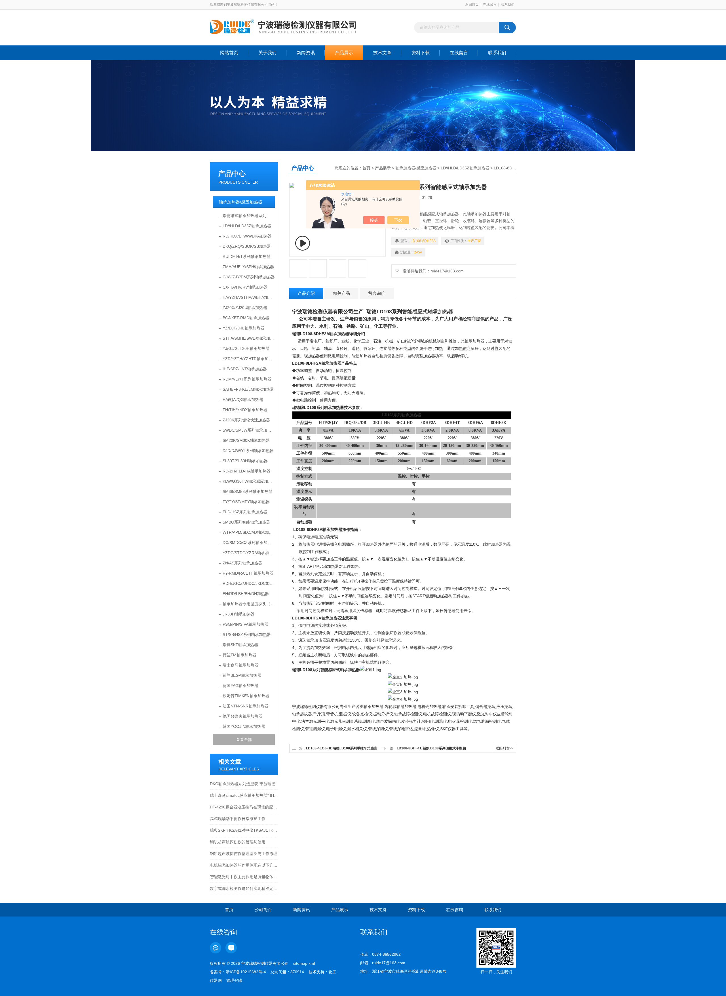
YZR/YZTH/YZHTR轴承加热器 (249, 358)
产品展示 (344, 52)
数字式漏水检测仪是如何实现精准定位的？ (244, 888)
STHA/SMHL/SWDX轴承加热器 (249, 338)
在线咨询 (454, 909)
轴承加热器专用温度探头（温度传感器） (249, 604)
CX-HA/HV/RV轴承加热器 (245, 287)
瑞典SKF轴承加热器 (240, 644)
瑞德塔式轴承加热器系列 (244, 215)
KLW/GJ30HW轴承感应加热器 (249, 481)
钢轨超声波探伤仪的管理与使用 (237, 842)
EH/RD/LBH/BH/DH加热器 (246, 593)
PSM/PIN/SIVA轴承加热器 (245, 624)
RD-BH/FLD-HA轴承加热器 (247, 471)
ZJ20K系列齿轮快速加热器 (246, 420)
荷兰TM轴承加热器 (239, 655)
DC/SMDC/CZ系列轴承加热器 (249, 542)
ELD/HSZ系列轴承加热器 (245, 512)
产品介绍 (306, 293)
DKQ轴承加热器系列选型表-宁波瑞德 (242, 783)
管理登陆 (234, 980)
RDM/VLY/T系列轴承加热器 (247, 379)
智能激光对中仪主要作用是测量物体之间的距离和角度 (244, 877)
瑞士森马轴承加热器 (240, 665)
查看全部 (244, 739)
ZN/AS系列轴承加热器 (242, 563)
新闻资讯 (306, 52)
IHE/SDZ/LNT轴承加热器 (245, 369)
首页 (366, 168)
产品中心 (232, 173)
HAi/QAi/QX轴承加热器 (243, 399)
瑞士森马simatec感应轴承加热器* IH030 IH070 (244, 795)
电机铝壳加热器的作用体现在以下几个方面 (244, 865)
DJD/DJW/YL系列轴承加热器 (248, 450)
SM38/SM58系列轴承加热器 (248, 491)
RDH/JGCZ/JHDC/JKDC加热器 (249, 583)
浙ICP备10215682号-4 (246, 972)
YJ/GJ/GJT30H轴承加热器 (246, 348)
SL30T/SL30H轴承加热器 (245, 461)
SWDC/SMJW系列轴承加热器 (249, 430)
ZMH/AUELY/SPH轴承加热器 (248, 266)
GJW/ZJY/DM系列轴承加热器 (249, 277)
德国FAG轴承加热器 (240, 685)
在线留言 (490, 5)
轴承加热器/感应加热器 (240, 201)
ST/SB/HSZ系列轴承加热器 (247, 634)
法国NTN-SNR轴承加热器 (245, 706)
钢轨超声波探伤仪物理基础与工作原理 (243, 853)
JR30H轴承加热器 (239, 614)
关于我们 (267, 52)
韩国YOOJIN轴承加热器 (244, 726)
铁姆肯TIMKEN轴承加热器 (246, 696)
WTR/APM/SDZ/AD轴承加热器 (249, 532)
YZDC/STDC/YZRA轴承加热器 (249, 552)
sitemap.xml (304, 963)
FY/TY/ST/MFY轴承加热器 (246, 501)
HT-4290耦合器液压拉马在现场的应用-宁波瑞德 (244, 807)
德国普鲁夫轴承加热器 (242, 716)
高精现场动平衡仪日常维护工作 (237, 818)
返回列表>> (504, 748)
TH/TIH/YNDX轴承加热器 (245, 409)
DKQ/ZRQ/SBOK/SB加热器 (247, 246)
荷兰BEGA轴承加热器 (242, 675)
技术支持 (378, 909)
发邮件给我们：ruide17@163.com (432, 271)
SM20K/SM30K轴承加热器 (246, 440)
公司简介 (263, 909)
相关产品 (341, 293)
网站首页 (229, 52)
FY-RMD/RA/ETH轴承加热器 (248, 573)
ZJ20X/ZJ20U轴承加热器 (245, 307)
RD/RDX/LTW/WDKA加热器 (247, 236)
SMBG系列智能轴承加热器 (246, 522)
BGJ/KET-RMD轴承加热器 (246, 318)
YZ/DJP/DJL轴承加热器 (243, 328)
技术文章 (382, 52)
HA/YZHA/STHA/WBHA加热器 (249, 297)
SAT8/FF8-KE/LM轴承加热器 (248, 389)
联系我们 (507, 5)
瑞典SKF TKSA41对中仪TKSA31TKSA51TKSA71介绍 (244, 830)
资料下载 (420, 52)
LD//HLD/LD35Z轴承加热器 (247, 226)
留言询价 (376, 293)
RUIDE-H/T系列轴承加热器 (247, 256)
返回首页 (472, 5)
